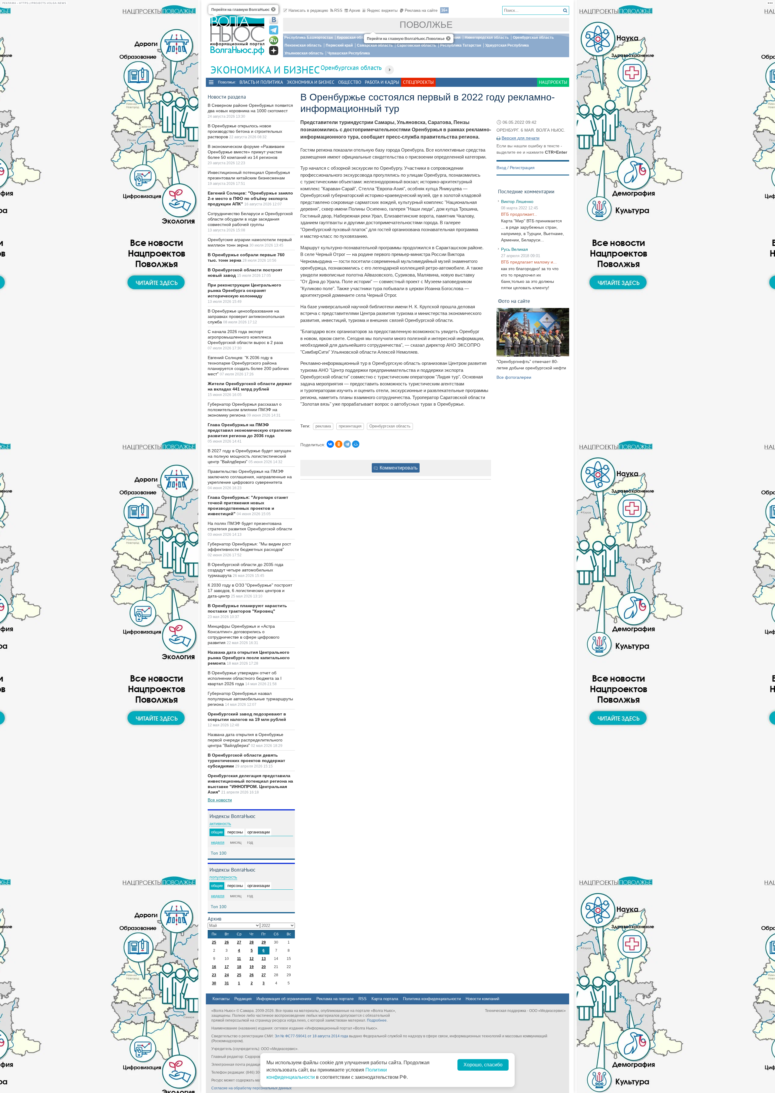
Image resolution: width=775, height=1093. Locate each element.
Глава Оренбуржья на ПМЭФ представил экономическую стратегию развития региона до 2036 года (250, 430)
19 (251, 967)
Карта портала (384, 998)
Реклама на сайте (421, 10)
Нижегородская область (487, 37)
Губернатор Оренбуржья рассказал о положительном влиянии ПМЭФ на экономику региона (245, 409)
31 (227, 983)
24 (227, 975)
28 (251, 942)
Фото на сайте (514, 301)
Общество (349, 82)
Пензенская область (303, 45)
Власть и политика (261, 82)
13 (264, 959)
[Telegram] (347, 444)
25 (214, 942)
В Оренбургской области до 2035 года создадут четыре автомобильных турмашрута (245, 570)
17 (227, 967)
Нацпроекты (553, 82)
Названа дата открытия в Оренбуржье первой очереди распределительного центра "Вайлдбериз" (245, 740)
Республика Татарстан (460, 45)
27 (239, 942)
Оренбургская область (533, 37)
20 (264, 967)
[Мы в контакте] (273, 19)
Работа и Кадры (382, 82)
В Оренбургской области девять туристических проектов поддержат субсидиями (246, 760)
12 (251, 959)
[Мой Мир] (355, 444)
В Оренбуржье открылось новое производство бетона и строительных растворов (245, 131)
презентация (350, 426)
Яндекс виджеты (382, 10)
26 (227, 942)
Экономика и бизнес (311, 82)
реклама (323, 426)
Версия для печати (520, 138)
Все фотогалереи (513, 377)
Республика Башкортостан (308, 37)
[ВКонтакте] (330, 444)
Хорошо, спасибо (483, 1064)
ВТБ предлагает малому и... (529, 262)
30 (214, 983)
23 (214, 975)
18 (239, 967)
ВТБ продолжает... (519, 214)
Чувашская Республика (349, 53)
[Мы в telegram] (273, 29)
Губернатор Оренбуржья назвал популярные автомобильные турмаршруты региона (250, 699)
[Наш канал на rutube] (273, 40)
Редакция (243, 998)
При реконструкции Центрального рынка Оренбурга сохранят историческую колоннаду (244, 290)
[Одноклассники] (338, 444)
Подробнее (377, 1020)
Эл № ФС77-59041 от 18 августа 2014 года (311, 1036)
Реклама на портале (335, 998)
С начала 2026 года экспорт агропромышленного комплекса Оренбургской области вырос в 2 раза (245, 337)
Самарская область (375, 45)
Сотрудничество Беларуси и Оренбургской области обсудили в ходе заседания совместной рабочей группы (250, 219)
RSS (338, 10)
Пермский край (339, 45)
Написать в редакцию (308, 10)
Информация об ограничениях (284, 998)
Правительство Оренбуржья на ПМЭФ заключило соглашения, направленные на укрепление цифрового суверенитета (250, 477)
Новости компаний (482, 998)
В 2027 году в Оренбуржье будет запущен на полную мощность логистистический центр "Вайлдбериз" (249, 456)
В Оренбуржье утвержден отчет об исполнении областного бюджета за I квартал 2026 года (245, 678)
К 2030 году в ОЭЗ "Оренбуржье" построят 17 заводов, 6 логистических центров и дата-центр (250, 590)
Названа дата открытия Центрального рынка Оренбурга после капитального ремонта (249, 658)
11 (239, 959)
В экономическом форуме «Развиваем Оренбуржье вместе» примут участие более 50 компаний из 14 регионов (246, 152)
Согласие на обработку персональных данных (251, 1088)
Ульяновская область (304, 53)
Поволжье (426, 25)
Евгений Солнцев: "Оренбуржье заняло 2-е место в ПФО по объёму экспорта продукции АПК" (250, 198)
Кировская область (354, 37)
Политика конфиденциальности (432, 998)
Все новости (220, 799)
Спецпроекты (418, 82)
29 (264, 942)
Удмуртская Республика (507, 45)
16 (214, 967)
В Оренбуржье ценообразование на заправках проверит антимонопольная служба (246, 316)
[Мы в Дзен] (273, 50)
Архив (354, 10)
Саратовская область (416, 45)
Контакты (221, 998)
